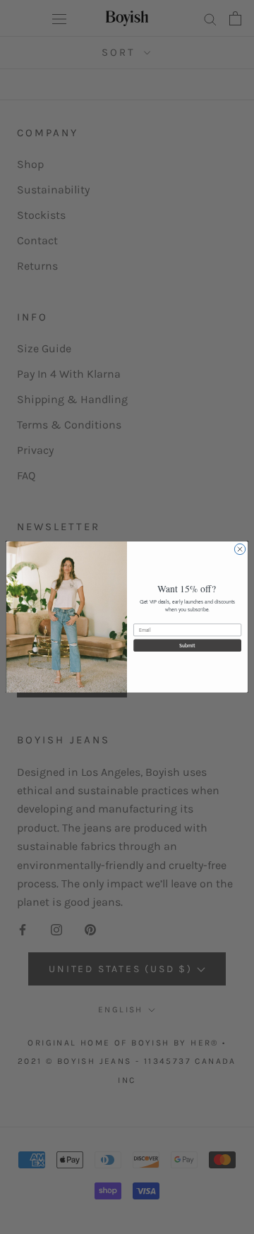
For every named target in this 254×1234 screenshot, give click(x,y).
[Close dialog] (239, 549)
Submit (187, 645)
